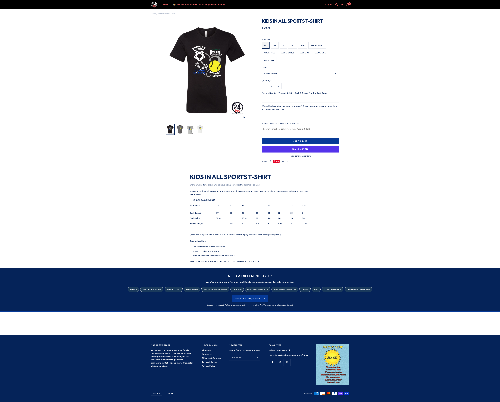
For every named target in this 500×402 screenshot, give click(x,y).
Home (165, 4)
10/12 (292, 45)
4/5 (265, 45)
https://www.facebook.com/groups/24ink (288, 355)
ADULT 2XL (320, 53)
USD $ (326, 5)
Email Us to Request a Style (250, 298)
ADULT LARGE (287, 53)
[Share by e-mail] (287, 161)
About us (206, 350)
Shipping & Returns (211, 358)
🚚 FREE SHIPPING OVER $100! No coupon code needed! (199, 4)
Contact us (207, 354)
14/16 (303, 45)
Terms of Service (209, 362)
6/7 (274, 45)
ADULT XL (304, 53)
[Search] (336, 4)
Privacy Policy (208, 366)
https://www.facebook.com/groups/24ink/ (261, 235)
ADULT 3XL (269, 60)
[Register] (257, 357)
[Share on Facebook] (270, 161)
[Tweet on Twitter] (283, 161)
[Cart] (347, 4)
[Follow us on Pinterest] (286, 362)
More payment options (300, 156)
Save (277, 161)
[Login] (342, 5)
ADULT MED (269, 53)
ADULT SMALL (317, 45)
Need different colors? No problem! (280, 124)
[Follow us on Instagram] (279, 362)
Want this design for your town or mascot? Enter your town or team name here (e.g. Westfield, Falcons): (300, 107)
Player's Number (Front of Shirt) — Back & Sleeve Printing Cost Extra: (294, 93)
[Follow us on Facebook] (272, 362)
